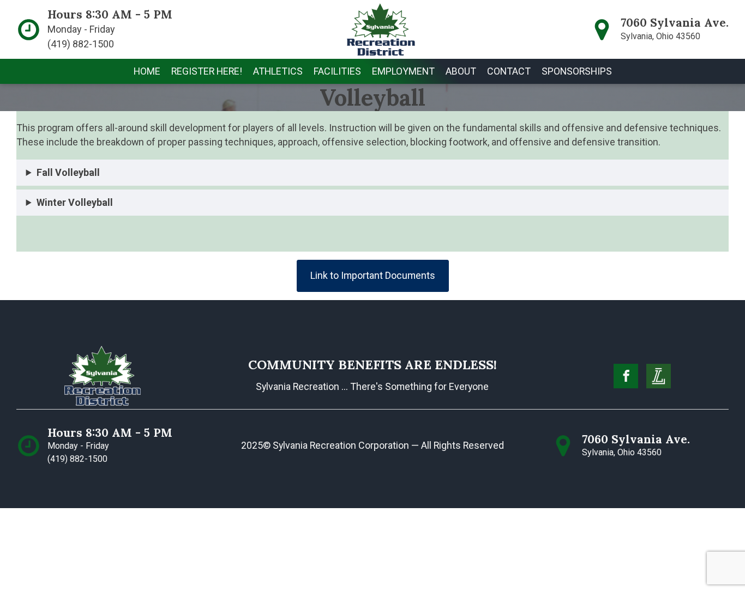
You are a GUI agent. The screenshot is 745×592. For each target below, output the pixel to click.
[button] (207, 71)
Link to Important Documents (372, 275)
